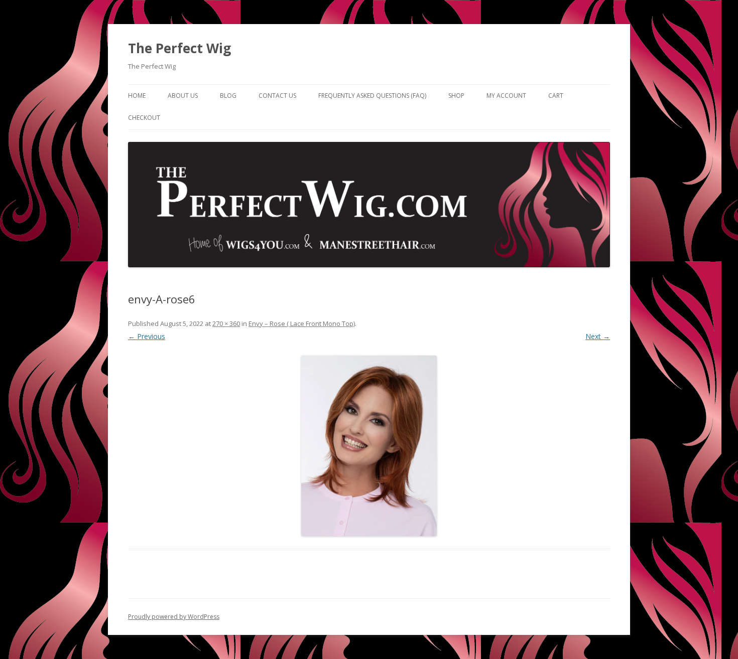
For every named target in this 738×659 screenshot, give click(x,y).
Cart (555, 95)
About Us (183, 95)
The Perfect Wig (179, 48)
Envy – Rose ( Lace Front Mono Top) (302, 323)
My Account (506, 95)
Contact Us (277, 95)
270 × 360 (226, 323)
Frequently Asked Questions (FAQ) (372, 95)
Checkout (144, 117)
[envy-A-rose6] (369, 446)
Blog (228, 95)
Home (137, 95)
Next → (597, 336)
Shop (456, 95)
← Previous (146, 336)
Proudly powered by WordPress (173, 616)
